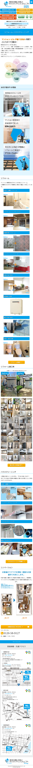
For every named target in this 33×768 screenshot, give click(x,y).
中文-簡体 (19, 27)
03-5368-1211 (8, 693)
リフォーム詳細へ (16, 362)
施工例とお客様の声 (16, 465)
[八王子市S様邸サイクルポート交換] (8, 384)
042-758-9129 (8, 664)
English (14, 27)
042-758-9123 (8, 655)
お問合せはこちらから (14, 627)
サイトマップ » (16, 642)
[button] (30, 383)
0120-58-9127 (12, 633)
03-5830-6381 (8, 728)
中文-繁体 (23, 27)
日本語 (9, 27)
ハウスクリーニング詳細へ (16, 561)
